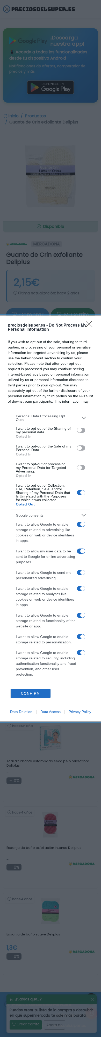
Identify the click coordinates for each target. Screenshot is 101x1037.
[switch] (81, 430)
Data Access (50, 712)
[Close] (91, 325)
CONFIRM (30, 693)
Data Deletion (21, 712)
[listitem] (50, 417)
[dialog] (50, 518)
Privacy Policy (80, 712)
